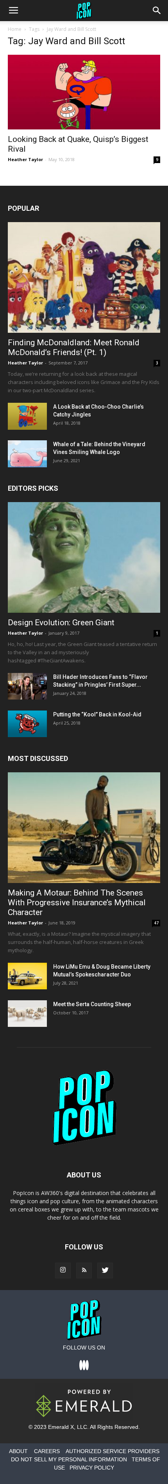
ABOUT (18, 1451)
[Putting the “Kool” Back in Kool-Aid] (27, 724)
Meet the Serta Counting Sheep (92, 1004)
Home (14, 29)
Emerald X (61, 1427)
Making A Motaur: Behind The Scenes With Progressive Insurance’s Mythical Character (77, 902)
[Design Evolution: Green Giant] (84, 557)
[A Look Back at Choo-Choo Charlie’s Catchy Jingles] (27, 416)
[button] (157, 10)
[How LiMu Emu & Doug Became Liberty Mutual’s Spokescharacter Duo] (27, 976)
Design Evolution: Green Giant (61, 622)
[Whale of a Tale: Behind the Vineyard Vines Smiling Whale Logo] (27, 453)
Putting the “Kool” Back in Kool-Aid (97, 714)
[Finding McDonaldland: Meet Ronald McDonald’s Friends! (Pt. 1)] (84, 277)
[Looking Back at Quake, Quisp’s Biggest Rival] (84, 92)
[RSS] (84, 1270)
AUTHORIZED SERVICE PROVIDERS (112, 1451)
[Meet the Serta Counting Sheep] (27, 1013)
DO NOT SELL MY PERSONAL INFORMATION (69, 1459)
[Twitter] (105, 1270)
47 (156, 923)
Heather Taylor (25, 159)
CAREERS (47, 1451)
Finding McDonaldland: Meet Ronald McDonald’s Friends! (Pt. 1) (73, 347)
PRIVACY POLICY (92, 1467)
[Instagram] (63, 1270)
